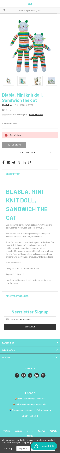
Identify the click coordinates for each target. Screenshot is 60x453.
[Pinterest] (29, 162)
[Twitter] (19, 162)
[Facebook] (3, 162)
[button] (35, 114)
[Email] (8, 162)
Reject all (23, 448)
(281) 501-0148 (31, 416)
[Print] (13, 162)
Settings (8, 448)
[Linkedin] (24, 162)
